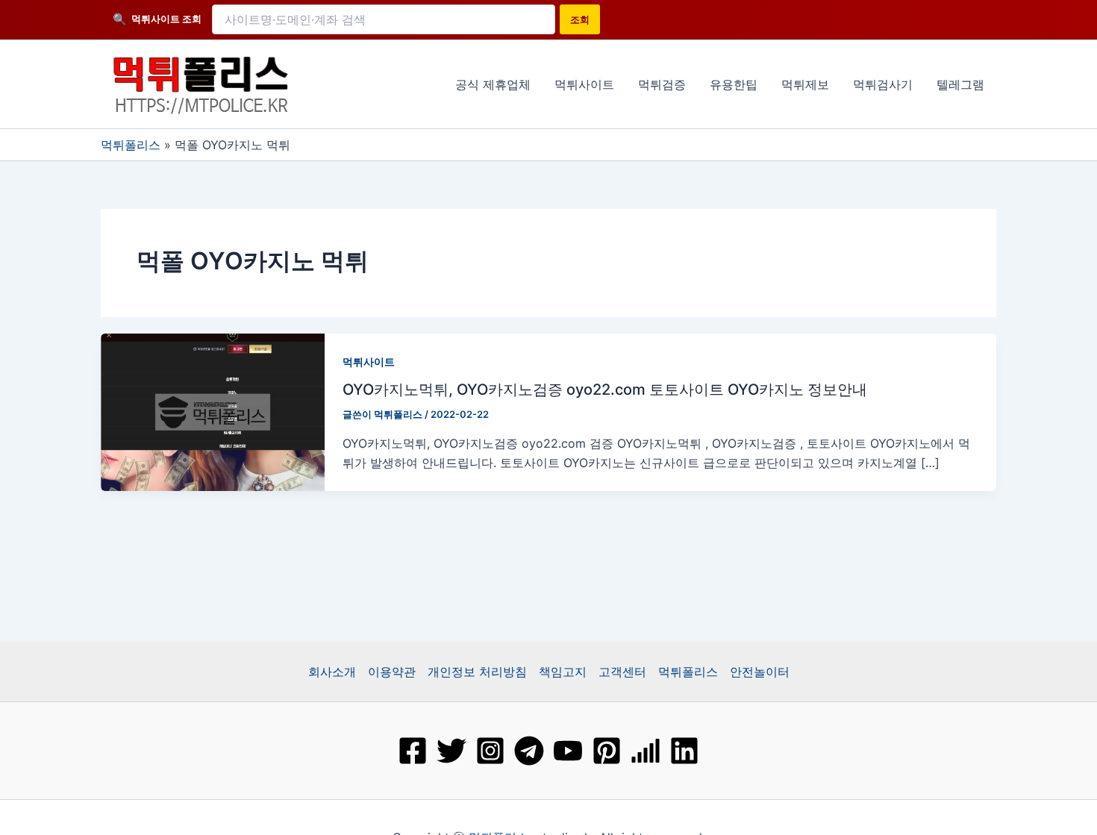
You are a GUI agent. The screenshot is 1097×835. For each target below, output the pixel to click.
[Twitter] (451, 751)
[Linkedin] (684, 751)
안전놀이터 (760, 671)
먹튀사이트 (369, 361)
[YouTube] (568, 751)
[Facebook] (413, 751)
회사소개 (332, 671)
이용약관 (392, 671)
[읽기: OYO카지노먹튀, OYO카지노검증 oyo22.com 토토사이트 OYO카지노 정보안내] (213, 410)
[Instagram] (490, 751)
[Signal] (645, 751)
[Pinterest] (607, 751)
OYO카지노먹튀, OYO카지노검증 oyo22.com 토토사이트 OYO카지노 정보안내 (605, 389)
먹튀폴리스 (130, 144)
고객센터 (622, 671)
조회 (580, 19)
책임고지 (563, 671)
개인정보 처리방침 (477, 671)
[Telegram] (529, 751)
